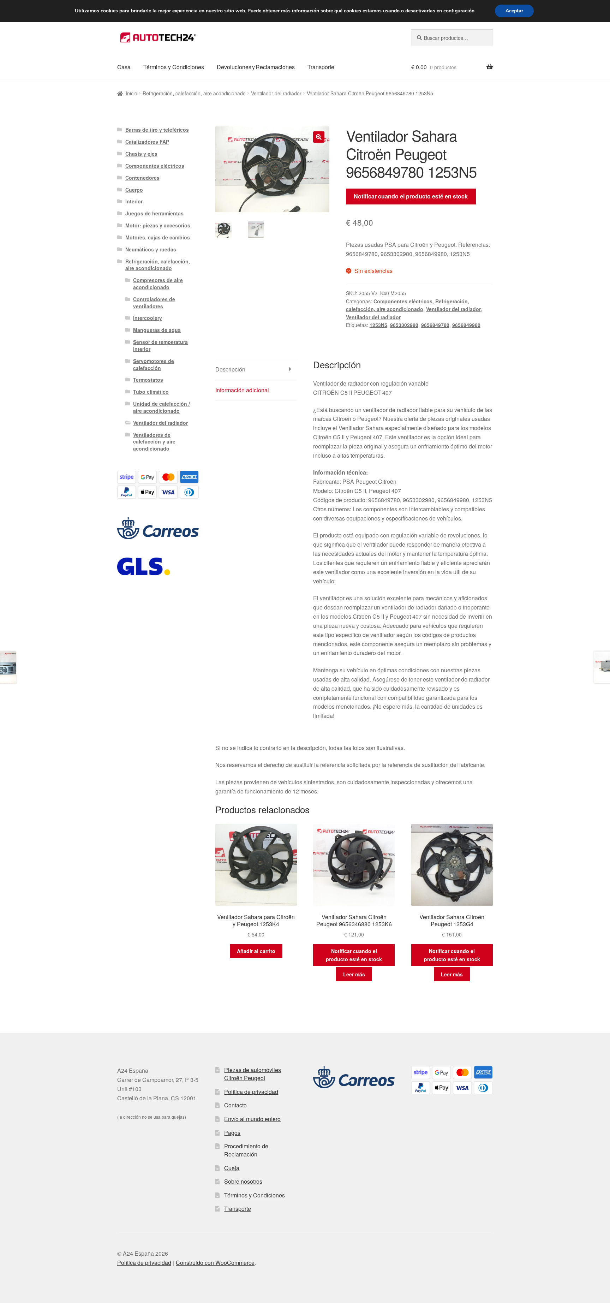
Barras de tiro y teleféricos (157, 129)
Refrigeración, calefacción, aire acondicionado (194, 93)
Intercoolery (147, 317)
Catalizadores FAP (147, 141)
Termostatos (148, 379)
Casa (124, 67)
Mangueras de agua (157, 329)
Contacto (235, 1105)
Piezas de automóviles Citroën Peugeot (252, 1074)
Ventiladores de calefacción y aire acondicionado (154, 441)
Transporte (320, 67)
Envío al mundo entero (252, 1119)
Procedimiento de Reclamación (246, 1150)
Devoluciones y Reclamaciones (256, 67)
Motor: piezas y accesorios (157, 225)
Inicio (131, 93)
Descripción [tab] (230, 369)
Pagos (232, 1133)
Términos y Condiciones (173, 67)
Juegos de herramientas (154, 213)
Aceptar (514, 10)
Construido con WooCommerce (215, 1263)
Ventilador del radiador (276, 93)
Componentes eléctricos (402, 301)
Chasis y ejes (141, 153)
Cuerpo (134, 189)
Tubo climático (151, 391)
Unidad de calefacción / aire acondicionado (161, 407)
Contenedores (142, 177)
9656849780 (435, 324)
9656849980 (466, 324)
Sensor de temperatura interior (160, 345)
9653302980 (404, 324)
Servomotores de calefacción (153, 364)
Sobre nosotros (243, 1181)
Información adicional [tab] (242, 390)
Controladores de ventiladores (154, 303)
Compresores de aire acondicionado (158, 283)
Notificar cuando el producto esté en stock (411, 196)
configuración (458, 11)
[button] (318, 137)
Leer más (354, 974)
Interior (134, 201)
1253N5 (378, 324)
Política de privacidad (251, 1092)
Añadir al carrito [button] (256, 950)
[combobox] (452, 37)
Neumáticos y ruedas (150, 249)
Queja (231, 1168)
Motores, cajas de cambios (157, 237)
